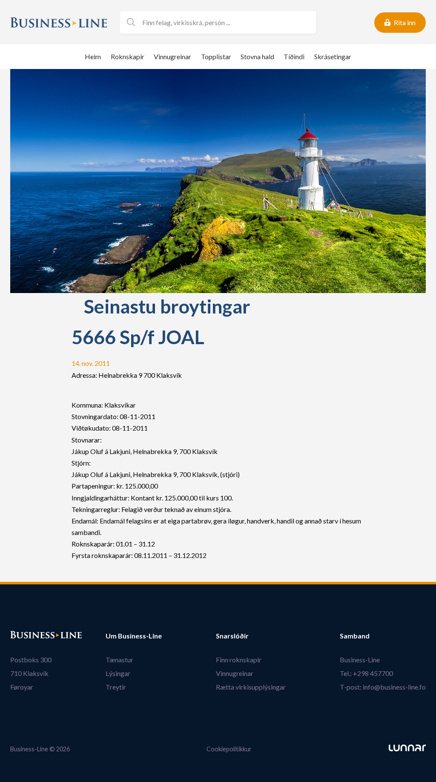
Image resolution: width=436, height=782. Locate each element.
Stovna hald (257, 56)
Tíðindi (294, 56)
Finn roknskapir (238, 660)
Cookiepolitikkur (229, 749)
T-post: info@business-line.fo (383, 687)
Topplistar (216, 56)
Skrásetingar (332, 56)
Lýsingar (118, 673)
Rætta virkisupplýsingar (251, 687)
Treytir (116, 687)
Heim (93, 56)
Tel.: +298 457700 (366, 673)
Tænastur (119, 660)
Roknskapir (127, 56)
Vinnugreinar (172, 56)
